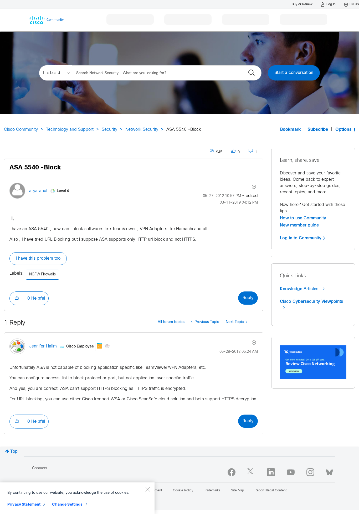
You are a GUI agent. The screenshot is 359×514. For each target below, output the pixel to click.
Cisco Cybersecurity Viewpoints (311, 301)
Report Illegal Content (271, 490)
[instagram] (310, 472)
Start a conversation (293, 73)
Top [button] (14, 451)
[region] (77, 498)
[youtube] (291, 472)
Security (109, 130)
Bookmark (290, 130)
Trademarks (212, 490)
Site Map (237, 490)
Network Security (141, 130)
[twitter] (251, 472)
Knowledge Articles (300, 289)
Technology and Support (70, 130)
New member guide (299, 225)
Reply (248, 298)
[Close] (147, 489)
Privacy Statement (23, 504)
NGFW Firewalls (42, 274)
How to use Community (303, 218)
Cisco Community (21, 130)
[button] (17, 298)
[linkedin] (271, 472)
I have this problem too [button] (38, 258)
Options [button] (343, 130)
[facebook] (231, 472)
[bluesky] (329, 471)
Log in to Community (301, 238)
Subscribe (317, 130)
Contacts (39, 468)
